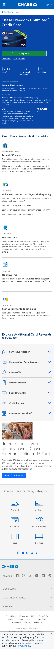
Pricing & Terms (19, 58)
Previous (17, 552)
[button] (51, 633)
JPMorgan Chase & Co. (39, 616)
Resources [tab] (28, 606)
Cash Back (14, 526)
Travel (15, 542)
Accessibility (16, 622)
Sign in (50, 4)
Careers (11, 619)
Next (36, 552)
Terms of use (41, 619)
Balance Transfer (39, 526)
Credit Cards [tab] (28, 588)
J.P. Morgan (23, 616)
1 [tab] (23, 553)
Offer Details (6, 58)
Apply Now (33, 53)
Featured (15, 510)
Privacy (20, 619)
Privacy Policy (23, 645)
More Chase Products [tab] (28, 597)
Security (29, 619)
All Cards (39, 510)
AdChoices (38, 622)
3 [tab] (32, 553)
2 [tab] (27, 553)
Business (39, 542)
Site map (27, 622)
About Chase (11, 616)
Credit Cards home (11, 12)
